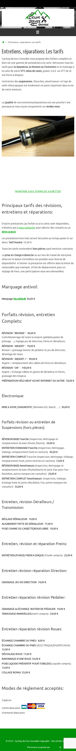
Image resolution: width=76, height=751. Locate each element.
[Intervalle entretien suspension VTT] (38, 136)
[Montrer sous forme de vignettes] (38, 191)
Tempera (55, 747)
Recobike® (19, 298)
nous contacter (27, 227)
